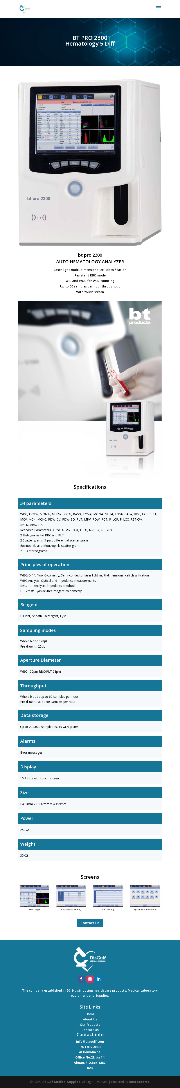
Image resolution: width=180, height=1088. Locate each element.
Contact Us (90, 922)
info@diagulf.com (90, 1041)
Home (90, 1014)
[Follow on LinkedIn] (98, 979)
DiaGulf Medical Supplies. (61, 1082)
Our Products (90, 1024)
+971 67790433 (90, 1047)
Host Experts (139, 1082)
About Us (90, 1019)
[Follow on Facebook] (81, 979)
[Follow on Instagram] (90, 979)
